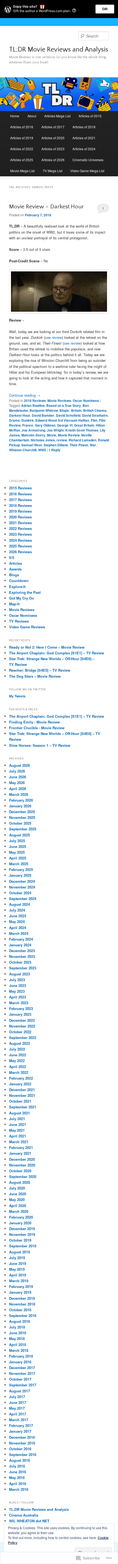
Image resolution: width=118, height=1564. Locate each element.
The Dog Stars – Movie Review (35, 676)
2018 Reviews (35, 400)
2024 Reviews (20, 540)
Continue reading (24, 395)
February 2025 (21, 869)
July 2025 (17, 840)
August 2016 (19, 1460)
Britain (76, 410)
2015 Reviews (20, 487)
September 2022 (22, 1037)
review (62, 440)
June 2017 (17, 1402)
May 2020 (17, 1199)
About (31, 115)
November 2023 (22, 956)
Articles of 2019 (21, 137)
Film (94, 420)
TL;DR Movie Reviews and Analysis (58, 49)
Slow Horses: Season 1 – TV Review (39, 745)
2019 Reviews (20, 511)
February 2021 (21, 1147)
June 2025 (17, 846)
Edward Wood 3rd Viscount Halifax (62, 420)
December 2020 (22, 1159)
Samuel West (31, 444)
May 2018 (17, 1338)
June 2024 (17, 915)
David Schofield (68, 415)
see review (53, 337)
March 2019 (18, 1280)
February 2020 (21, 1217)
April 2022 (17, 1066)
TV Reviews (19, 621)
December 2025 (22, 811)
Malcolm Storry (33, 435)
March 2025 (18, 863)
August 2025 (19, 835)
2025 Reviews (20, 546)
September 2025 (22, 828)
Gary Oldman (45, 425)
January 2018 (20, 1361)
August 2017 (19, 1390)
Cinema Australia (23, 1515)
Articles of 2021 (83, 137)
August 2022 (19, 1043)
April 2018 (17, 1344)
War (93, 444)
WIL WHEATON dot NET (29, 1520)
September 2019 (22, 1245)
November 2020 (22, 1165)
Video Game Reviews (27, 626)
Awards (15, 569)
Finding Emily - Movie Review (34, 722)
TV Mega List (52, 170)
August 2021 (19, 1112)
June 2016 (17, 1471)
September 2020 (22, 1176)
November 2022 (22, 1026)
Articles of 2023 (52, 148)
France (27, 425)
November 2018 (22, 1304)
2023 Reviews (20, 534)
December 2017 (22, 1367)
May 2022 (17, 1060)
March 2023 (18, 1002)
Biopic (64, 410)
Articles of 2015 (90, 115)
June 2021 (17, 1124)
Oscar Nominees (86, 400)
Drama (14, 420)
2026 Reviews (20, 551)
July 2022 (17, 1049)
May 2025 (17, 852)
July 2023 (17, 979)
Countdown (19, 580)
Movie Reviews (59, 400)
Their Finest (79, 444)
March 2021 (18, 1141)
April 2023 (17, 997)
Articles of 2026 (52, 159)
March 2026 (18, 794)
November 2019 (22, 1234)
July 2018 (17, 1327)
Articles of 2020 (52, 137)
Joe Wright (55, 430)
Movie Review (69, 435)
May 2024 (17, 921)
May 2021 (17, 1130)
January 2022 (20, 1083)
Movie (51, 435)
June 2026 (17, 776)
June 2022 (17, 1054)
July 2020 (17, 1188)
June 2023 (17, 985)
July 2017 (17, 1396)
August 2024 (19, 904)
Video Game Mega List (87, 170)
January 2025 (20, 875)
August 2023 (19, 974)
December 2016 (22, 1437)
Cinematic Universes (87, 159)
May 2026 (17, 782)
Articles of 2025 (21, 159)
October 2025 (20, 823)
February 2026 (21, 800)
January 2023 (20, 1014)
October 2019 (20, 1240)
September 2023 (22, 967)
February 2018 (21, 1356)
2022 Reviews (20, 528)
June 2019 (17, 1263)
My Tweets (17, 696)
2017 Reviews (20, 499)
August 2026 (19, 765)
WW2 (42, 449)
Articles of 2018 (83, 126)
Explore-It (17, 586)
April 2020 (17, 1205)
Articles (15, 563)
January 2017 (20, 1431)
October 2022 (20, 1031)
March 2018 (18, 1350)
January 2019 (20, 1292)
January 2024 (20, 944)
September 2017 (22, 1384)
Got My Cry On (21, 598)
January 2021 (20, 1153)
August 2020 (19, 1182)
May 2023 (17, 991)
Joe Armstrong (33, 430)
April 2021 (17, 1136)
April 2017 (17, 1414)
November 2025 (22, 817)
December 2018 (22, 1298)
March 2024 (18, 933)
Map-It (14, 603)
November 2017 (22, 1373)
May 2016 (17, 1477)
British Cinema (94, 410)
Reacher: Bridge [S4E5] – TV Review (39, 670)
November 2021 (22, 1095)
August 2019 (19, 1251)
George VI (64, 425)
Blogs (14, 574)
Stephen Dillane (56, 444)
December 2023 (22, 950)
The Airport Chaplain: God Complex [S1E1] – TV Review (56, 652)
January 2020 (20, 1222)
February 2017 (21, 1425)
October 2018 (20, 1309)
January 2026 (20, 805)
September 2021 (22, 1106)
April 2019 (17, 1275)
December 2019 (22, 1228)
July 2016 (17, 1466)
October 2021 (20, 1101)
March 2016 (18, 1489)
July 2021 (17, 1118)
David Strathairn (95, 415)
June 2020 (17, 1193)
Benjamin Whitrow (44, 410)
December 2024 (22, 881)
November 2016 (22, 1443)
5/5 (11, 557)
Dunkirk (27, 420)
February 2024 (21, 939)
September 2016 (22, 1454)
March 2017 (18, 1419)
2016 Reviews (20, 493)
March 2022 (18, 1072)
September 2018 (22, 1315)
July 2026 (17, 771)
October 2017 (20, 1379)
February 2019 (21, 1286)
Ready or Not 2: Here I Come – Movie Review (47, 647)
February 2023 (21, 1008)
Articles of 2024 (83, 148)
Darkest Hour (19, 415)
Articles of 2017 (52, 126)
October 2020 (20, 1170)
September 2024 (22, 898)
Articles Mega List (57, 115)
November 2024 (22, 887)
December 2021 (22, 1089)
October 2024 (20, 892)
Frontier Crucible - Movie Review (36, 727)
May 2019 (17, 1269)
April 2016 (17, 1483)
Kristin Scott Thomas (81, 430)
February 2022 (21, 1078)
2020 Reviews (20, 517)
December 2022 (22, 1020)
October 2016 (20, 1448)
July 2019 (17, 1257)
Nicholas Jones (43, 440)
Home (14, 115)
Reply (54, 449)
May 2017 (17, 1408)
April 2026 (17, 788)
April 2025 (17, 858)
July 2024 (17, 910)
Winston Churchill (22, 449)
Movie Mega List (22, 170)
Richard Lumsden (82, 440)
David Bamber (43, 415)
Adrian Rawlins (33, 405)
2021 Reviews (20, 522)
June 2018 (17, 1332)
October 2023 (20, 962)
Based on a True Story (63, 405)
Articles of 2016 (21, 126)
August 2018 (19, 1321)
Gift (105, 9)
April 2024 (17, 927)
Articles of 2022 (21, 148)
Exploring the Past (25, 592)
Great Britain (84, 425)
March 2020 (18, 1211)
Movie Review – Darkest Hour (46, 206)
